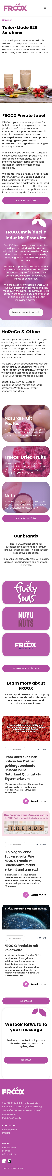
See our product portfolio (26, 312)
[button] (45, 7)
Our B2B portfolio (26, 200)
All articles (26, 1001)
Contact (26, 1060)
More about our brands (26, 668)
